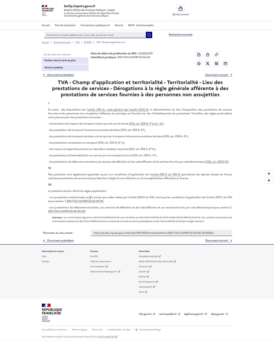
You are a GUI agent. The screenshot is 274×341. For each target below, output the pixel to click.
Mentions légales (80, 329)
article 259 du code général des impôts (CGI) (116, 109)
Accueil (46, 25)
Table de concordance (100, 261)
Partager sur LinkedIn (216, 63)
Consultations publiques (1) (95, 25)
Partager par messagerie (225, 63)
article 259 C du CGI (164, 174)
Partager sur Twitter (208, 63)
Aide (44, 256)
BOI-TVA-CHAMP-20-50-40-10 (85, 201)
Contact (45, 261)
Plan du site (97, 329)
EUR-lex (142, 276)
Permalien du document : (58, 233)
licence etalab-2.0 (106, 336)
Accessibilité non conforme (54, 329)
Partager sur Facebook (199, 63)
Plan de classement (65, 25)
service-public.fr (168, 314)
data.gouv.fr (218, 314)
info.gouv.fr (145, 314)
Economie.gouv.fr (147, 281)
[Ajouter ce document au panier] (208, 54)
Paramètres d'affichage (150, 329)
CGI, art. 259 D (215, 162)
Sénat (141, 291)
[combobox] (95, 35)
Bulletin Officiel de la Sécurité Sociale (156, 261)
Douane (142, 271)
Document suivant (217, 75)
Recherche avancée (180, 34)
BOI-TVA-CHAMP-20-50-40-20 (66, 211)
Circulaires (144, 266)
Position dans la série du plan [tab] (60, 60)
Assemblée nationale (148, 256)
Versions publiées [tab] (53, 67)
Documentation (97, 266)
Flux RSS (94, 256)
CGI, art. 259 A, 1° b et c (144, 123)
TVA (77, 42)
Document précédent (60, 75)
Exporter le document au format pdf (199, 54)
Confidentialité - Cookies (119, 329)
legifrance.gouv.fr (194, 314)
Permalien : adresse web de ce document (216, 54)
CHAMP (88, 42)
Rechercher (149, 35)
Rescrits (119, 25)
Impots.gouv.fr (145, 286)
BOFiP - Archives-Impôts (141, 25)
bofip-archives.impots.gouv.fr (103, 271)
